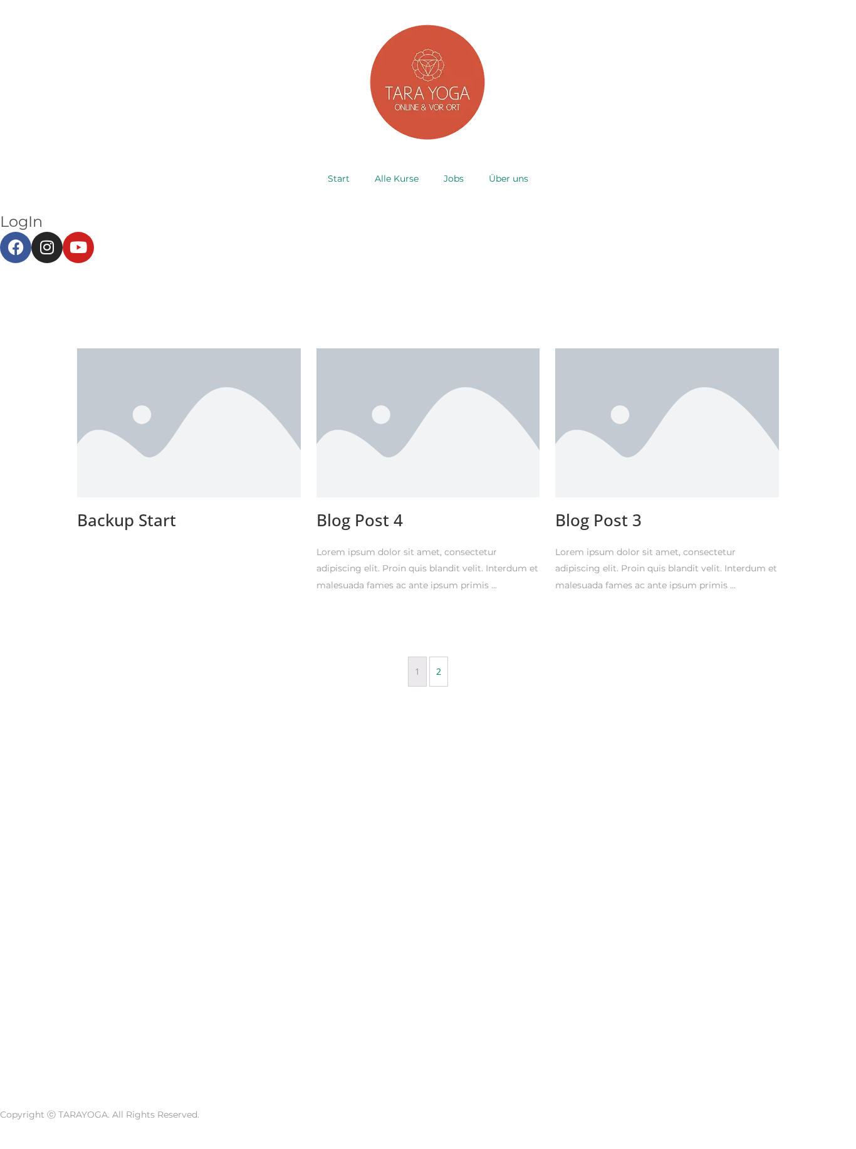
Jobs (454, 178)
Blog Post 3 (598, 520)
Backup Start (126, 520)
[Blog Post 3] (667, 422)
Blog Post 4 (359, 520)
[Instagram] (47, 247)
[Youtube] (78, 247)
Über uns (508, 178)
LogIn (21, 221)
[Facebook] (15, 247)
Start (339, 178)
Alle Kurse (397, 178)
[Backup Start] (189, 422)
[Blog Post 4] (428, 422)
